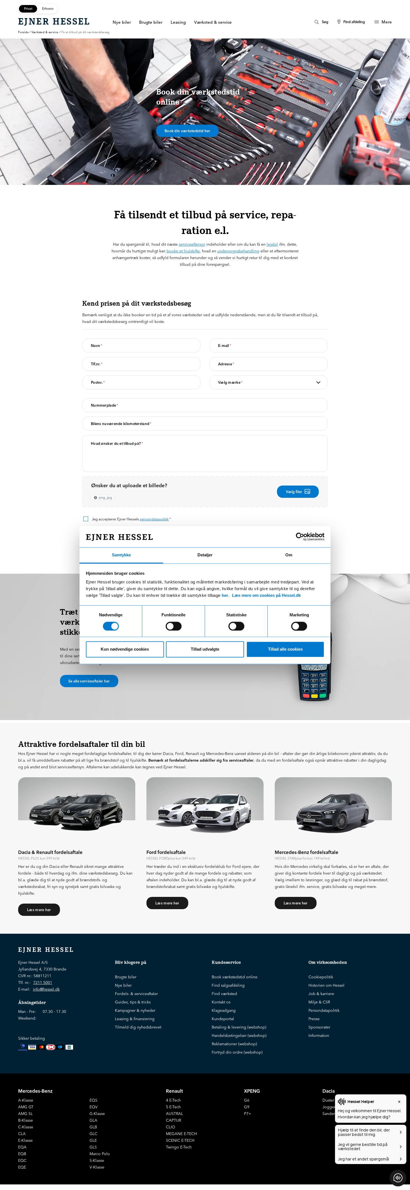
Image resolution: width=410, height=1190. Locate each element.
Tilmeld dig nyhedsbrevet (138, 1027)
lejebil (272, 244)
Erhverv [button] (48, 8)
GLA (93, 1120)
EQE (22, 1167)
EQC (22, 1160)
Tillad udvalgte (205, 649)
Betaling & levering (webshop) (239, 1027)
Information (318, 1035)
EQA (22, 1147)
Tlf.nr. (97, 364)
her (225, 595)
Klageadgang (224, 1010)
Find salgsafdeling (228, 985)
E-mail (224, 345)
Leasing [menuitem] (178, 22)
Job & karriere (321, 993)
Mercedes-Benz (35, 1091)
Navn (97, 345)
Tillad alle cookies (285, 649)
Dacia (328, 1091)
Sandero (329, 1113)
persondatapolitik (154, 519)
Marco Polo (100, 1153)
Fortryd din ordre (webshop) (237, 1052)
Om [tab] (288, 555)
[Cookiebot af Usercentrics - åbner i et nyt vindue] (300, 536)
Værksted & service (45, 32)
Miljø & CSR (319, 1002)
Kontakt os (221, 1002)
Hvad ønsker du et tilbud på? (117, 443)
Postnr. (98, 382)
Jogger (329, 1106)
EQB (22, 1153)
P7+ (247, 1113)
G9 (246, 1106)
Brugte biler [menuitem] (150, 22)
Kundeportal (223, 1018)
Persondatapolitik (323, 1010)
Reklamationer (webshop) (234, 1043)
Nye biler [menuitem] (122, 22)
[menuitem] (320, 22)
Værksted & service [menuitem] (213, 22)
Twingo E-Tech (179, 1147)
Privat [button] (28, 8)
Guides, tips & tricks (133, 1002)
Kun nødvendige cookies (125, 649)
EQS (93, 1100)
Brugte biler (125, 976)
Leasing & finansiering (135, 1018)
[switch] (174, 626)
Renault (174, 1091)
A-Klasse (25, 1100)
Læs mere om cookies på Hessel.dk (266, 595)
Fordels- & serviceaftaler (136, 993)
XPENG (252, 1091)
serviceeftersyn (192, 244)
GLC (93, 1133)
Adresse (226, 364)
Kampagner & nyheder (135, 1010)
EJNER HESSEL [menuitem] (54, 21)
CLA (22, 1133)
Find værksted (224, 993)
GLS (93, 1147)
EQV (94, 1106)
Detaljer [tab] (205, 555)
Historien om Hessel (326, 985)
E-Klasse (25, 1140)
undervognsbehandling (238, 251)
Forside (23, 32)
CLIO (170, 1126)
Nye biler (123, 985)
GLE (93, 1140)
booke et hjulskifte (183, 251)
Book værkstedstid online (234, 976)
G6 (246, 1100)
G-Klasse (97, 1113)
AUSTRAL (174, 1113)
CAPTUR (173, 1120)
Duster (328, 1100)
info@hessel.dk (46, 989)
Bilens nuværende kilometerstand (121, 423)
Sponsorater (319, 1027)
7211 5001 (42, 982)
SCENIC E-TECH (180, 1140)
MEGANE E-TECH (181, 1133)
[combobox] (244, 382)
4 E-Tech (173, 1100)
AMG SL (25, 1113)
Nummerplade (105, 405)
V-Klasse (97, 1167)
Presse (314, 1018)
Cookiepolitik (320, 976)
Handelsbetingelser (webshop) (239, 1035)
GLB (93, 1126)
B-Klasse (25, 1120)
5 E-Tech (173, 1106)
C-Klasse (25, 1126)
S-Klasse (97, 1160)
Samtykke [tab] (121, 555)
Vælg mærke (230, 382)
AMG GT (25, 1106)
